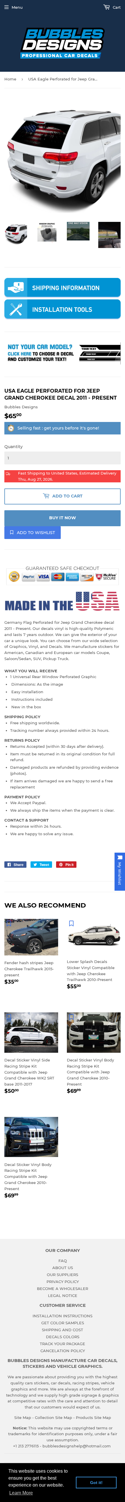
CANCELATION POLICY (62, 1350)
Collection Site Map (53, 1417)
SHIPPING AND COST (62, 1329)
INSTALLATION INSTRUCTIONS (62, 1316)
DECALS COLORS (62, 1336)
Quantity (13, 446)
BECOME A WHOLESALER (62, 1288)
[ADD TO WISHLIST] (9, 923)
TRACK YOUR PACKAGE (62, 1343)
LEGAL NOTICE (62, 1295)
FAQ (62, 1260)
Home (10, 79)
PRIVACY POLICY (63, 1281)
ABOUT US (62, 1267)
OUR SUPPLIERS (62, 1274)
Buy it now (62, 517)
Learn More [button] (21, 1492)
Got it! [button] (96, 1482)
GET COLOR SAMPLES (62, 1322)
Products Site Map (93, 1417)
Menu (17, 7)
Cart (116, 7)
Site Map (22, 1417)
